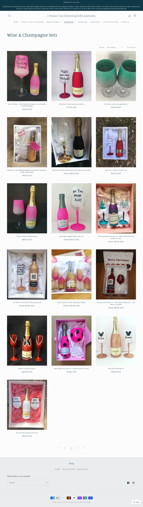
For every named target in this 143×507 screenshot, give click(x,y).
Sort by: (102, 47)
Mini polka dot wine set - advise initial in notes (71, 368)
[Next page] (84, 447)
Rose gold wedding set (116, 368)
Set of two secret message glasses (116, 104)
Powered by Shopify (84, 502)
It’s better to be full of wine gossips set (27, 302)
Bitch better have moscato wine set (71, 104)
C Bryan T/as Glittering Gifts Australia (68, 502)
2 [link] (71, 448)
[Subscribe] (46, 482)
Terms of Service (68, 469)
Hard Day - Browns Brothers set (116, 170)
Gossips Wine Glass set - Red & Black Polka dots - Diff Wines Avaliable (116, 303)
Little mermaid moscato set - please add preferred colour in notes (116, 237)
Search (57, 469)
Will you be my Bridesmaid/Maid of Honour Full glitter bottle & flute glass (26, 171)
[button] (9, 15)
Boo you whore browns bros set (27, 433)
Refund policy (82, 469)
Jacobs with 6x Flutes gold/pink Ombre (71, 302)
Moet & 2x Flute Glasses (27, 368)
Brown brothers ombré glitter (27, 236)
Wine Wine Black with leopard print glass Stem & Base (71, 170)
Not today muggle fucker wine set (71, 236)
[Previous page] (58, 447)
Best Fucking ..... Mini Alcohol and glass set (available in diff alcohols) (27, 105)
